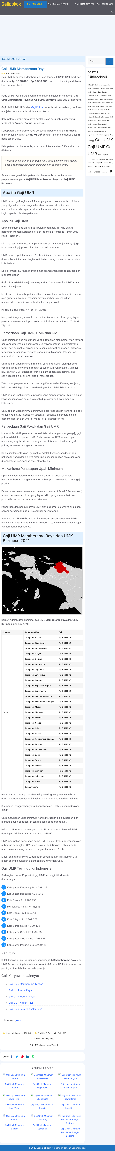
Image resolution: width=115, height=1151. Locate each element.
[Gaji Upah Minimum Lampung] (42, 1119)
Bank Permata (92, 124)
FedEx (97, 135)
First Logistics (104, 135)
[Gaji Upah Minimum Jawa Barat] (70, 1099)
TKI (110, 171)
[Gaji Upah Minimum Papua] (14, 1078)
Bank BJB (109, 88)
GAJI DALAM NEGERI (58, 4)
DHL (106, 131)
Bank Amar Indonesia (102, 85)
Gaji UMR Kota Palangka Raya (25, 1009)
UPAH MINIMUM (34, 4)
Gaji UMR (62, 1033)
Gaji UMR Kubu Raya (20, 990)
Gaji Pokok (37, 107)
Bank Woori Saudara (104, 128)
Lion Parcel (109, 159)
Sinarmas (104, 172)
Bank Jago (91, 106)
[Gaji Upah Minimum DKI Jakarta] (42, 1099)
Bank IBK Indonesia (94, 103)
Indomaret (92, 159)
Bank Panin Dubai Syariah (101, 121)
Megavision (104, 163)
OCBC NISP (97, 166)
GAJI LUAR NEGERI (84, 4)
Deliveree (100, 131)
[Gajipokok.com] (11, 4)
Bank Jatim (109, 106)
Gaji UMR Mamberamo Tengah (26, 984)
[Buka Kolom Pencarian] (112, 11)
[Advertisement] (57, 35)
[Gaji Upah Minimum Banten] (14, 1119)
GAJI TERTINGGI (104, 4)
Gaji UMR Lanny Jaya (44, 1038)
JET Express (100, 159)
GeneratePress (79, 1148)
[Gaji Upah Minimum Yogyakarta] (42, 1078)
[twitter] (17, 1056)
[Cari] (110, 61)
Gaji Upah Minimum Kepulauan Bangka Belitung (70, 1132)
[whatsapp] (33, 1056)
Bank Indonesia (107, 103)
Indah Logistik (103, 155)
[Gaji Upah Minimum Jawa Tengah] (70, 1078)
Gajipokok (6, 59)
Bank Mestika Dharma (95, 110)
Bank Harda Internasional (104, 99)
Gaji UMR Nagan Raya (21, 1002)
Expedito (91, 135)
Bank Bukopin (92, 92)
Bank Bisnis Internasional (96, 88)
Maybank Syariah (94, 163)
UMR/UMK (26, 1033)
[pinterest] (22, 1056)
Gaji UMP (52, 1033)
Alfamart (91, 85)
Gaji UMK (42, 1033)
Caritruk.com (92, 131)
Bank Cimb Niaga (101, 96)
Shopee (97, 172)
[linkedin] (27, 1056)
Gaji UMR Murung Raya (22, 996)
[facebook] (11, 1056)
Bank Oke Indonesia (102, 117)
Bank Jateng (100, 106)
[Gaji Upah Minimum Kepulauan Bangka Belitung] (70, 1123)
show (18, 1020)
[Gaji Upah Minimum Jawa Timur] (14, 1099)
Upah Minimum (19, 59)
